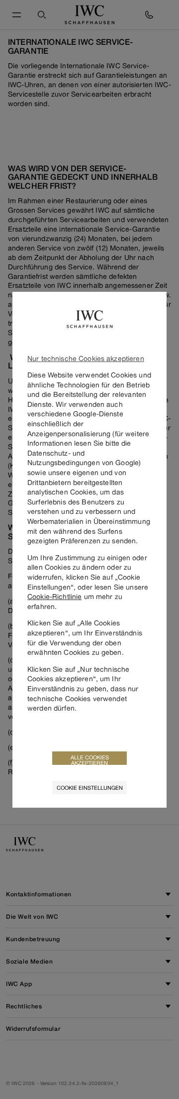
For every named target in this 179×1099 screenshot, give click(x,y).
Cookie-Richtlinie (54, 596)
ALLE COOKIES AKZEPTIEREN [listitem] (90, 759)
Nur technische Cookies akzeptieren (85, 358)
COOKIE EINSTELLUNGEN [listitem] (90, 787)
